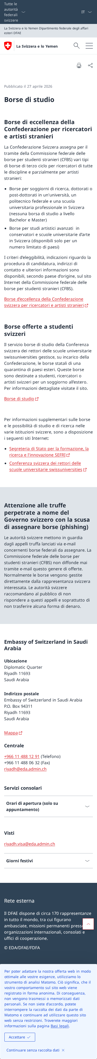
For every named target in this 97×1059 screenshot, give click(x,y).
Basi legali (60, 1025)
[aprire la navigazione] (89, 46)
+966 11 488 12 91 (22, 756)
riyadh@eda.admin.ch (25, 769)
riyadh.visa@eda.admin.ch (29, 844)
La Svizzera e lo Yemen (37, 46)
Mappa (11, 733)
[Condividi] (90, 65)
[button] (88, 924)
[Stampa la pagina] (79, 65)
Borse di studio (19, 398)
